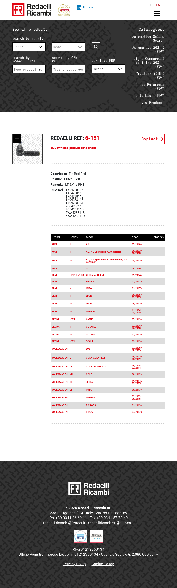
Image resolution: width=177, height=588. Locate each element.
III (71, 260)
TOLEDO (90, 311)
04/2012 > (137, 260)
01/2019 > (137, 405)
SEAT (54, 275)
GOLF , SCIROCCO (96, 366)
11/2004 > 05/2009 (137, 311)
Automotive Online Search (148, 38)
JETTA (89, 382)
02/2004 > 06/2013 (137, 327)
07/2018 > (137, 244)
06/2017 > (137, 389)
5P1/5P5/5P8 (77, 275)
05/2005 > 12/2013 (137, 296)
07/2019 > (137, 319)
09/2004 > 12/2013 (137, 382)
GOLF (89, 374)
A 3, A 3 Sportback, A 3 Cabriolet (103, 251)
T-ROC (89, 411)
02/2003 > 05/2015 (137, 397)
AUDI (54, 244)
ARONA (90, 281)
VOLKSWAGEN (60, 348)
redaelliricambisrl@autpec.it (111, 522)
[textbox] (29, 69)
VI (71, 366)
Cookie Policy (103, 563)
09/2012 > (137, 303)
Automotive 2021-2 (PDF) (148, 49)
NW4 (72, 319)
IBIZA (89, 288)
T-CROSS (91, 405)
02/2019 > (137, 341)
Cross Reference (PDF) (150, 86)
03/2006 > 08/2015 (137, 349)
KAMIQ (89, 319)
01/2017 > (137, 288)
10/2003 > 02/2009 (137, 357)
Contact (149, 139)
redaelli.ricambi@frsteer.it (64, 522)
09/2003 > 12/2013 (137, 252)
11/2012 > (137, 334)
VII (71, 374)
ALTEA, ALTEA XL (95, 275)
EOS (88, 348)
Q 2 (88, 268)
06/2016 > (137, 268)
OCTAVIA (91, 326)
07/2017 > (137, 281)
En (158, 5)
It (150, 5)
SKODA (55, 319)
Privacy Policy (74, 563)
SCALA (89, 341)
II (70, 244)
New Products (153, 102)
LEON (89, 295)
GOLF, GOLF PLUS (96, 357)
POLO (89, 389)
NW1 (72, 341)
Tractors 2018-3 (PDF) (150, 75)
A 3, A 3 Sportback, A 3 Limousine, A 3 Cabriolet (106, 260)
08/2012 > (137, 374)
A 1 (87, 244)
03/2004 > (137, 275)
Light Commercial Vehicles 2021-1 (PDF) (149, 62)
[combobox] (29, 46)
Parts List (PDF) (149, 95)
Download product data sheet (75, 147)
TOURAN (90, 397)
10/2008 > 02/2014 (137, 366)
